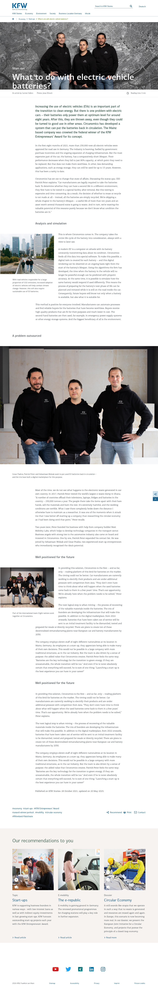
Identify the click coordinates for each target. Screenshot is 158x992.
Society (53, 13)
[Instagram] (102, 969)
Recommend (115, 813)
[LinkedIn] (90, 969)
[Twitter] (67, 969)
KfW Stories (17, 13)
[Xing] (79, 969)
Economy (29, 13)
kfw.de (87, 13)
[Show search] (131, 6)
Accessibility (74, 983)
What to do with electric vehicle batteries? (53, 19)
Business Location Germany (70, 13)
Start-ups (32, 19)
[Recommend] (155, 494)
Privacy (96, 983)
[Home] (53, 6)
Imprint (116, 983)
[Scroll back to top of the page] (155, 499)
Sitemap (52, 983)
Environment (41, 13)
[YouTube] (55, 969)
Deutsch (142, 6)
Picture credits (139, 983)
